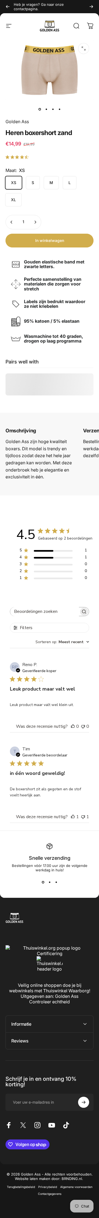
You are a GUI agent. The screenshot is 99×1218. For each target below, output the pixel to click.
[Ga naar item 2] (46, 109)
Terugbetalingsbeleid (21, 1187)
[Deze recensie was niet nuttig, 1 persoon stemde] (83, 817)
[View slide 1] (43, 882)
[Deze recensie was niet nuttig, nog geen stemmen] (83, 726)
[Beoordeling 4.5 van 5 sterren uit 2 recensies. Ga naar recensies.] (18, 157)
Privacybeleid (47, 1187)
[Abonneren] (83, 1102)
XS (13, 182)
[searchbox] (44, 611)
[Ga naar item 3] (53, 109)
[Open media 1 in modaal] (83, 48)
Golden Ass (17, 121)
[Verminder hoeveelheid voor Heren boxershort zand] (11, 222)
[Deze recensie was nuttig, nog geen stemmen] (73, 726)
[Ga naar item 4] (59, 109)
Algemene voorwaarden (76, 1187)
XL (13, 199)
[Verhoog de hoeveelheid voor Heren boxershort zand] (35, 222)
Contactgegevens (49, 1194)
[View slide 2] (49, 882)
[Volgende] (91, 6)
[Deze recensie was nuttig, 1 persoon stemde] (73, 817)
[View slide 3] (56, 882)
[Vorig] (8, 6)
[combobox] (62, 642)
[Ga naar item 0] (39, 109)
